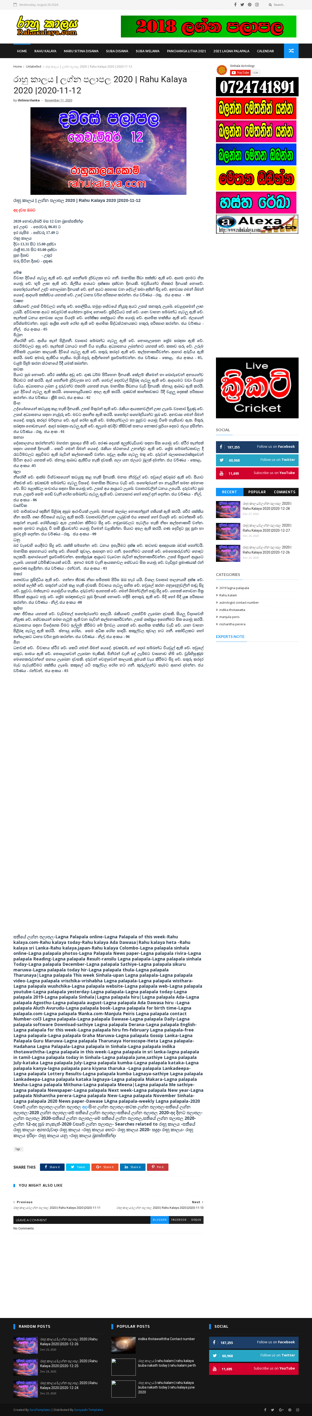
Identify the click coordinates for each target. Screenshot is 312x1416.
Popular (257, 492)
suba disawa (117, 51)
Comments (285, 492)
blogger (159, 1220)
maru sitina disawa (81, 51)
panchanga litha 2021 (186, 51)
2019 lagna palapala (234, 588)
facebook (178, 1220)
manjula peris (229, 617)
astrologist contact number (239, 602)
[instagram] (257, 4)
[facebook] (235, 4)
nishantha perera (232, 624)
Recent (229, 492)
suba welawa (147, 51)
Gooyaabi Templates (88, 1410)
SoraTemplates (39, 1410)
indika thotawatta (232, 610)
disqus (196, 1220)
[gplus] (281, 1410)
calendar (265, 51)
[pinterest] (250, 4)
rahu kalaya (45, 51)
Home (22, 51)
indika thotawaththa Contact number (166, 1339)
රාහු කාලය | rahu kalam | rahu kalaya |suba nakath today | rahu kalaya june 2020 (166, 1387)
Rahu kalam (228, 595)
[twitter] (242, 4)
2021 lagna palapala (231, 51)
